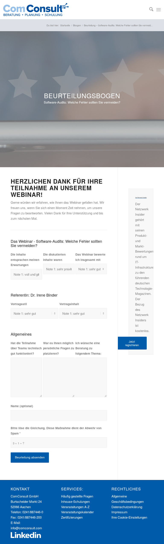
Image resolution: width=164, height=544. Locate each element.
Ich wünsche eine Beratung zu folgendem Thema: (88, 348)
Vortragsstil (19, 304)
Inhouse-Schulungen (75, 501)
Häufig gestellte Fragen (77, 496)
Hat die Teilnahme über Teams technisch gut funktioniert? (26, 348)
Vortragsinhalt (69, 304)
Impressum (119, 512)
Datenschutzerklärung (126, 507)
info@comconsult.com (26, 528)
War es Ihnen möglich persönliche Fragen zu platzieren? (58, 348)
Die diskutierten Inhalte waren (54, 257)
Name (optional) (22, 406)
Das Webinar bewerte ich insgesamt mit (90, 257)
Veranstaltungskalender (77, 512)
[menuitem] (149, 9)
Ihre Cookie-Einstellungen (129, 517)
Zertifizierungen (72, 517)
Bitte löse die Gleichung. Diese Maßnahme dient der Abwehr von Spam (56, 430)
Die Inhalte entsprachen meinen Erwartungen (25, 259)
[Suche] (149, 9)
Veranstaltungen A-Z (75, 507)
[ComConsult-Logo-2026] (36, 9)
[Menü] (158, 9)
